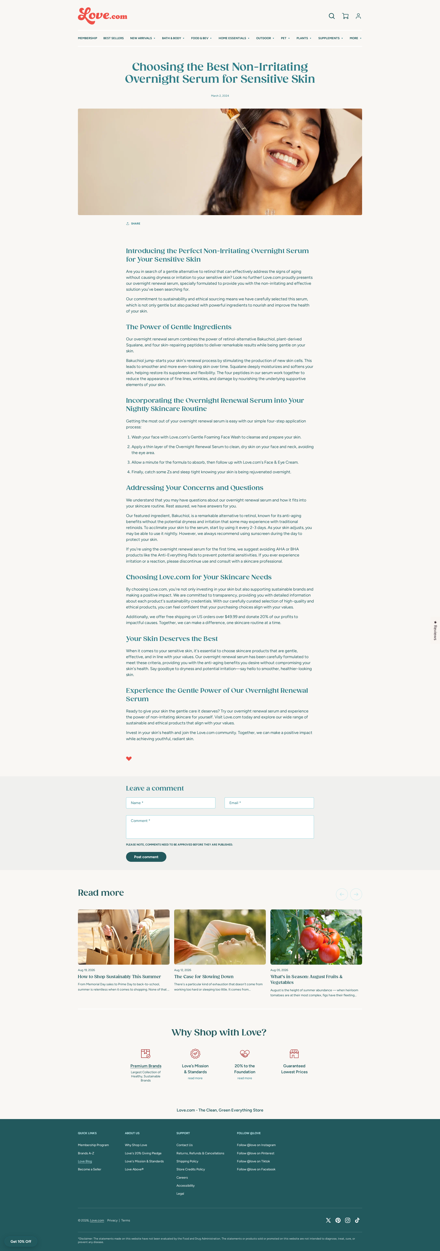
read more (195, 1078)
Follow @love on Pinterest (255, 1153)
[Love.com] (102, 16)
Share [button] (135, 223)
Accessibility (185, 1186)
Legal (180, 1194)
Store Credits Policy (190, 1169)
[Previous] (342, 894)
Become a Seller (89, 1169)
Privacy (112, 1220)
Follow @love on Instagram (256, 1145)
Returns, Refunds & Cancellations (200, 1153)
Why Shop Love (136, 1145)
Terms (125, 1220)
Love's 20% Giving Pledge (143, 1153)
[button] (143, 38)
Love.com (97, 1220)
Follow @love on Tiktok (253, 1161)
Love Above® (134, 1169)
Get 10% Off (21, 1241)
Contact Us (184, 1145)
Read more (101, 893)
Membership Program (93, 1145)
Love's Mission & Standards (144, 1161)
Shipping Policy (187, 1161)
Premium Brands (145, 1065)
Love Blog (85, 1161)
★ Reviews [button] (435, 630)
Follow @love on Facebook (256, 1169)
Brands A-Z (86, 1153)
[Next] (356, 894)
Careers (182, 1178)
